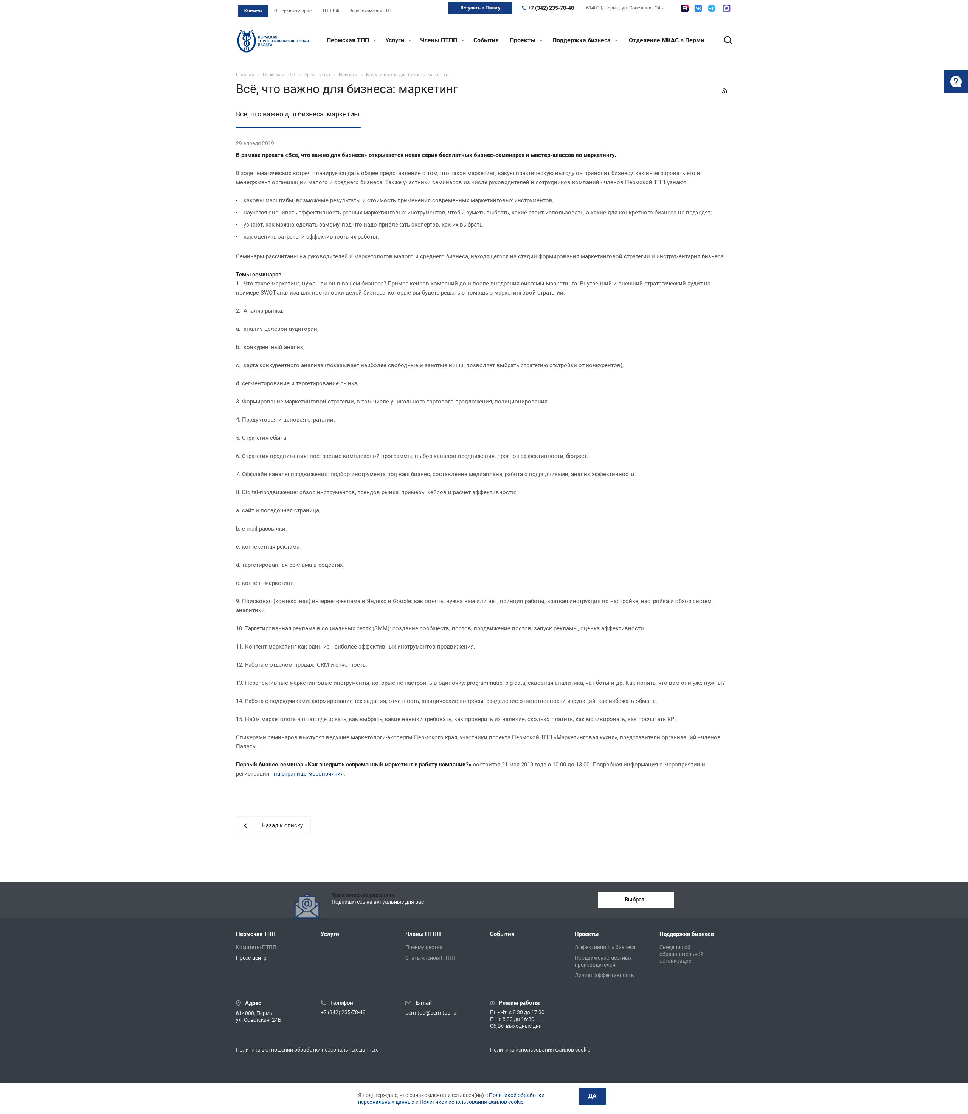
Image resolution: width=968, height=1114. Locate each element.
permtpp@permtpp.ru (430, 1013)
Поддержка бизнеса (582, 40)
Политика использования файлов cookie (540, 1050)
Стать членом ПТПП (430, 958)
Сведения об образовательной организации (681, 954)
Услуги (395, 40)
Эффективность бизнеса (605, 947)
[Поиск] (724, 40)
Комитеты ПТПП (256, 947)
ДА (592, 1095)
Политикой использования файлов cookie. (472, 1102)
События (486, 40)
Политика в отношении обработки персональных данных (307, 1050)
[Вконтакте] (698, 8)
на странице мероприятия (309, 773)
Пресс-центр (251, 958)
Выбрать (636, 899)
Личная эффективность (604, 975)
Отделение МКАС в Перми (666, 40)
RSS (724, 90)
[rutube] (685, 8)
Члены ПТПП (439, 40)
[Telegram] (711, 8)
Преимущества (424, 947)
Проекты (523, 40)
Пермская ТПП (349, 40)
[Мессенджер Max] (726, 8)
